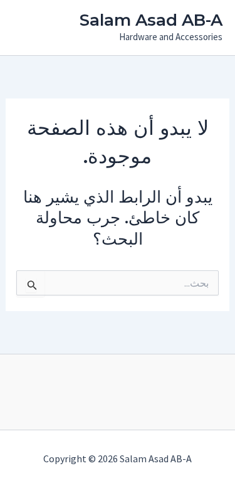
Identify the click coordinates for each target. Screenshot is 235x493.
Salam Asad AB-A (151, 20)
